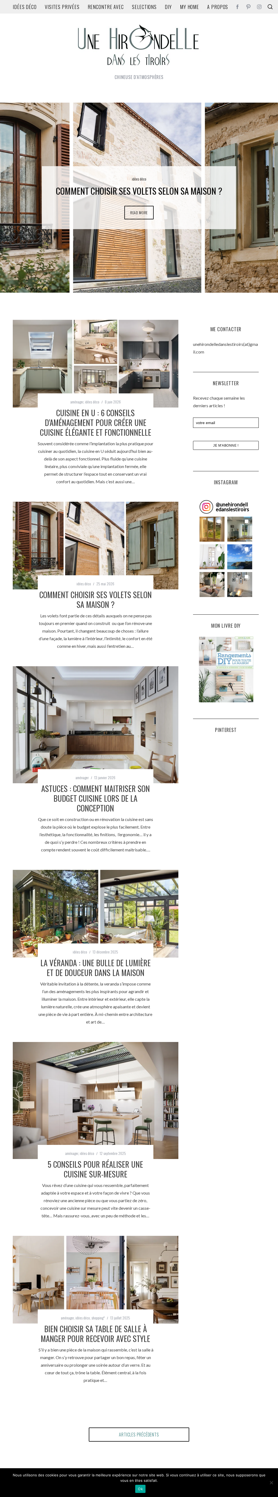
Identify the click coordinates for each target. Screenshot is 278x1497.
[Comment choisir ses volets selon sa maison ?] (95, 545)
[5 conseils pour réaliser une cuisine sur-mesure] (95, 1100)
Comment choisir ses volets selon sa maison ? (95, 599)
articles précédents (139, 1434)
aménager (139, 173)
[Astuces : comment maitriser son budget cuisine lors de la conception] (95, 724)
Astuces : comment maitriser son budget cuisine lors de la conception (95, 798)
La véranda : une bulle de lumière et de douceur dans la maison (95, 967)
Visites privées (62, 6)
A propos (217, 6)
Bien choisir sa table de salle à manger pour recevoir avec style (95, 1333)
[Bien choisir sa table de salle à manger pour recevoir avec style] (95, 1280)
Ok (140, 1489)
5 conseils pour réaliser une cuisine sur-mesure (95, 1169)
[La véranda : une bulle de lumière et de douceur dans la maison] (95, 914)
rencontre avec (106, 6)
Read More (139, 218)
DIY (168, 6)
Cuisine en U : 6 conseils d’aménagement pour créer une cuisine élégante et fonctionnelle (95, 422)
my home (189, 6)
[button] (212, 529)
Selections (144, 6)
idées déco (25, 6)
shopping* (98, 1318)
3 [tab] (253, 194)
